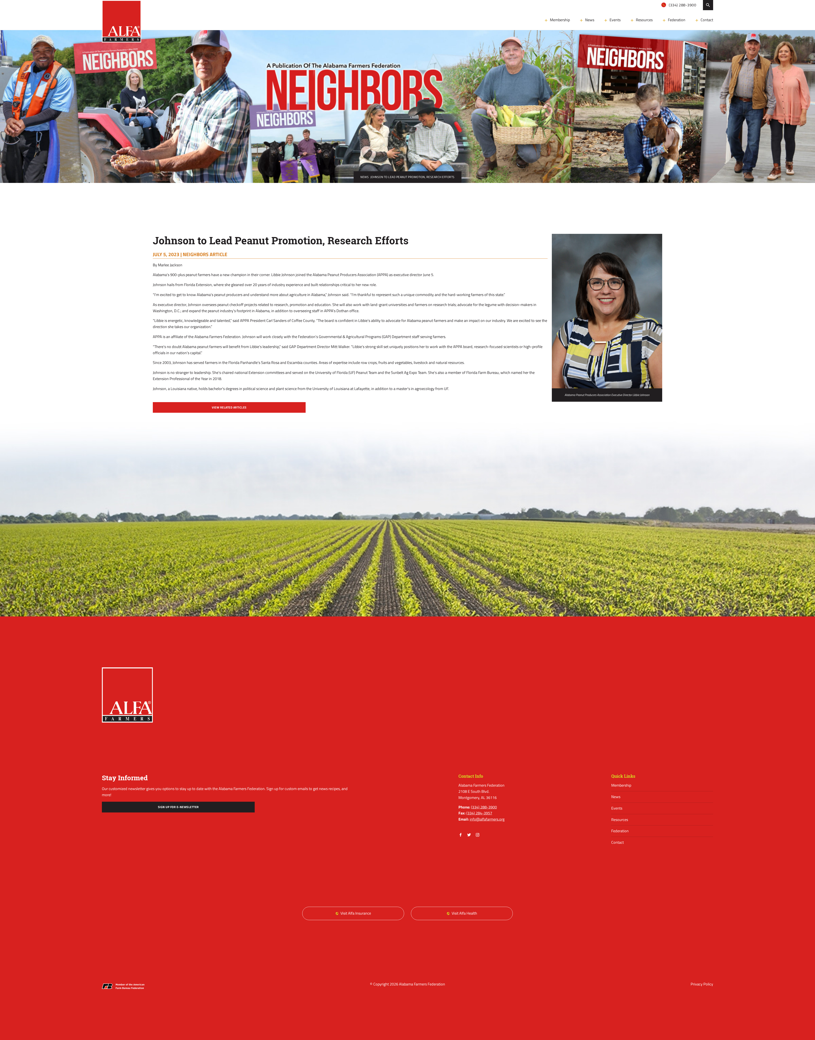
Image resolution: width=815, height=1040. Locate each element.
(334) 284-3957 (479, 813)
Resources (644, 20)
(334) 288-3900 (682, 5)
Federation (676, 20)
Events (615, 20)
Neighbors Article (205, 254)
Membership (560, 20)
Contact (707, 20)
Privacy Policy (702, 984)
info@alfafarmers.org (487, 819)
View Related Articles (229, 407)
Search (708, 5)
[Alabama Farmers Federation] (127, 695)
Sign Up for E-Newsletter (178, 807)
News (589, 20)
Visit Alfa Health (464, 913)
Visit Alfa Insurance (355, 913)
